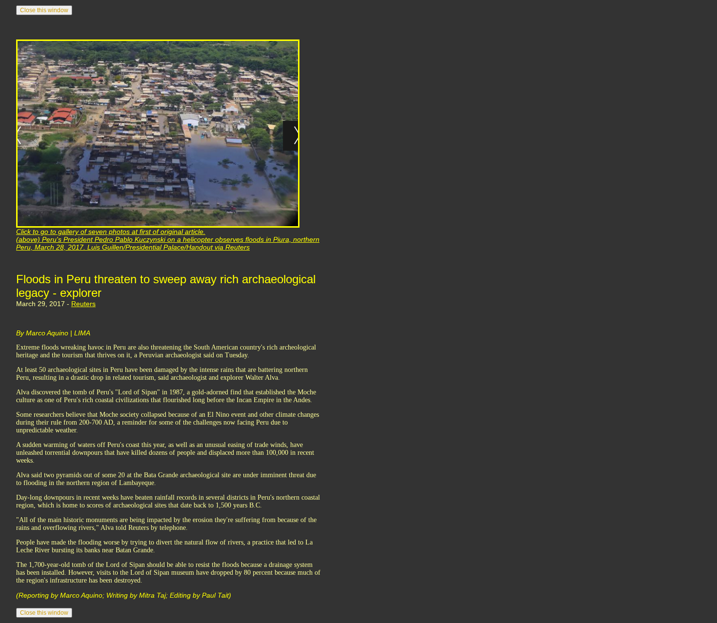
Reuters (83, 304)
